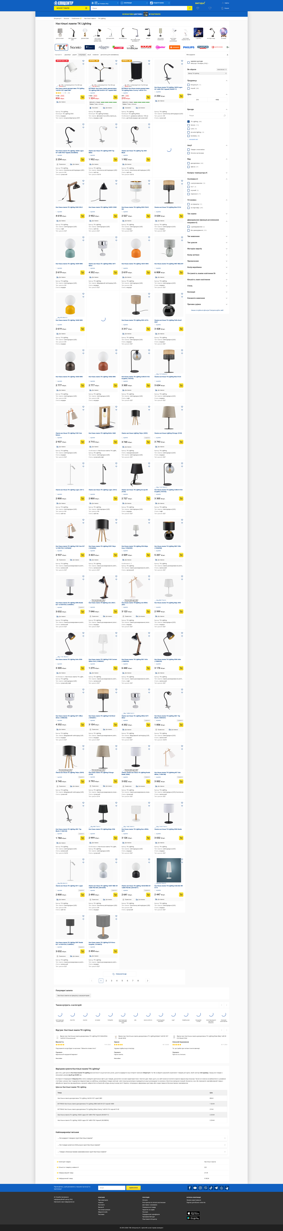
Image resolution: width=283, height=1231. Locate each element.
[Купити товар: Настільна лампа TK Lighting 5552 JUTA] (148, 329)
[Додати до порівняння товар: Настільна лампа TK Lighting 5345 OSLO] (83, 184)
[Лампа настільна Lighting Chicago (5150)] (168, 418)
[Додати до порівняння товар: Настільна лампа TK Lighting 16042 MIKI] (116, 353)
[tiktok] (211, 1188)
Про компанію (103, 1200)
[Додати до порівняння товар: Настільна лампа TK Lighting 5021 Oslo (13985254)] (149, 636)
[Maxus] (146, 47)
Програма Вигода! (148, 1217)
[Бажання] (209, 8)
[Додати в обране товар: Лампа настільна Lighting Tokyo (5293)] (149, 407)
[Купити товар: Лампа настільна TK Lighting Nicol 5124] (181, 216)
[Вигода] (200, 3)
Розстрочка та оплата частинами (153, 1202)
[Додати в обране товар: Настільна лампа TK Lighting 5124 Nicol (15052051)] (116, 689)
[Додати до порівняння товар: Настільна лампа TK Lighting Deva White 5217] (149, 806)
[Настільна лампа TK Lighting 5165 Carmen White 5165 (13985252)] (103, 644)
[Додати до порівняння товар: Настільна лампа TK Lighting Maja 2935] (182, 579)
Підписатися (133, 1188)
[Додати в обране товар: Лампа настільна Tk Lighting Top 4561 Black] (149, 124)
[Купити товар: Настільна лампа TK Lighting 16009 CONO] (115, 216)
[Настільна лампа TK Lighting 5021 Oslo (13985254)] (136, 644)
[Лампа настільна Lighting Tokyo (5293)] (136, 418)
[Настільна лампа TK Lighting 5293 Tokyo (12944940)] (103, 531)
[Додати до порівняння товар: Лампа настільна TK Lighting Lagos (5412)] (116, 466)
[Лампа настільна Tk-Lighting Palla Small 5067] (168, 305)
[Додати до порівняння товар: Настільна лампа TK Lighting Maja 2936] (116, 806)
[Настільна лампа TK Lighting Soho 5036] (70, 644)
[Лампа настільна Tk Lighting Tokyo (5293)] (70, 757)
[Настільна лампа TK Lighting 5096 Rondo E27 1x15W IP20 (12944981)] (70, 587)
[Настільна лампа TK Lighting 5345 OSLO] (70, 192)
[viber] (205, 1188)
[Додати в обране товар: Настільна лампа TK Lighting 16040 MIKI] (83, 294)
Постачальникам (104, 1209)
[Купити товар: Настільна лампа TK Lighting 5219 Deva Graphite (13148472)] (115, 951)
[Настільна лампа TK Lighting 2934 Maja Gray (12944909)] (136, 531)
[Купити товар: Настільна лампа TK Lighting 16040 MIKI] (82, 329)
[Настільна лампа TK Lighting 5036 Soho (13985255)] (168, 644)
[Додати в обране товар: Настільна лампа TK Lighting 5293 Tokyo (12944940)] (116, 520)
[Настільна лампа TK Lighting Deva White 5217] (136, 814)
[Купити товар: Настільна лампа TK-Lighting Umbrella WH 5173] (181, 894)
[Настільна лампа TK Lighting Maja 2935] (168, 587)
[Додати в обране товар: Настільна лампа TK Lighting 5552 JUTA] (149, 294)
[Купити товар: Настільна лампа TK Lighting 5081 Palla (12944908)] (181, 555)
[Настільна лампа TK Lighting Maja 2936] (103, 814)
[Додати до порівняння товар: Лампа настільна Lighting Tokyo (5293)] (149, 410)
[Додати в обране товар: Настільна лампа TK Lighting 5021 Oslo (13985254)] (149, 633)
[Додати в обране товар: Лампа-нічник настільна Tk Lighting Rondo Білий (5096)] (149, 746)
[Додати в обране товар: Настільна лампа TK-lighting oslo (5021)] (116, 576)
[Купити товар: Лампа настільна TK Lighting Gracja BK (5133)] (148, 498)
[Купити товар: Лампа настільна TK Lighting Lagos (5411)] (82, 498)
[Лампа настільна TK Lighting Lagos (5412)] (103, 474)
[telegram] (216, 1188)
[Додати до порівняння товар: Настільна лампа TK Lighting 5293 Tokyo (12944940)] (116, 523)
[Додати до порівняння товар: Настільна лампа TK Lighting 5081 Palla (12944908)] (182, 523)
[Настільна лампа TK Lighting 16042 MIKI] (103, 361)
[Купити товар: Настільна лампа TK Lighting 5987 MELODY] (181, 272)
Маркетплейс (103, 1212)
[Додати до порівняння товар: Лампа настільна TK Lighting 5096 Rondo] (182, 806)
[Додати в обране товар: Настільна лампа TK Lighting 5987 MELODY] (182, 237)
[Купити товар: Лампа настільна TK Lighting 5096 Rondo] (181, 838)
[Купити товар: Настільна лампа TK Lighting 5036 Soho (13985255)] (181, 668)
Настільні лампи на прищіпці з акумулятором (73, 995)
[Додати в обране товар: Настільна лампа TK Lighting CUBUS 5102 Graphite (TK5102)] (149, 350)
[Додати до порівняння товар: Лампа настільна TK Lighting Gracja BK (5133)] (149, 466)
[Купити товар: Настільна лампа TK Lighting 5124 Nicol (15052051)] (115, 724)
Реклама (101, 1214)
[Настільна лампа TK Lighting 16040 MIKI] (70, 305)
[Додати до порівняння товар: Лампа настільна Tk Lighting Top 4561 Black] (149, 127)
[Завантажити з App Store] (193, 1213)
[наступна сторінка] (147, 980)
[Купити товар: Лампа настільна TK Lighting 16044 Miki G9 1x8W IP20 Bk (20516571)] (148, 895)
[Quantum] (203, 47)
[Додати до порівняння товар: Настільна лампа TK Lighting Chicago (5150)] (116, 749)
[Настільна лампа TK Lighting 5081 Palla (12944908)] (168, 531)
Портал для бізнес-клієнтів (196, 1202)
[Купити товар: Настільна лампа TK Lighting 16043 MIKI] (82, 385)
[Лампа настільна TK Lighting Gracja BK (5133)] (136, 474)
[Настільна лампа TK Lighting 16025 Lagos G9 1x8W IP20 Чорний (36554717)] (168, 72)
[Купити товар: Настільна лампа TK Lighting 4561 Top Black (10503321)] (181, 725)
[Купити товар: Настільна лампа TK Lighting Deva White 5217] (148, 838)
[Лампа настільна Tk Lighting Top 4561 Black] (136, 135)
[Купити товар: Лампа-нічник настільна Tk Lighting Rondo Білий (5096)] (148, 781)
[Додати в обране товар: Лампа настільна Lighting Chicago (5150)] (182, 407)
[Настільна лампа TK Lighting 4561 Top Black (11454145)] (70, 814)
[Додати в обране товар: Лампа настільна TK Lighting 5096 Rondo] (182, 803)
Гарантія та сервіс (148, 1209)
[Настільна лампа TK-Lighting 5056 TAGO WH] (136, 192)
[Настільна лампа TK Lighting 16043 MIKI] (70, 361)
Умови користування (194, 1200)
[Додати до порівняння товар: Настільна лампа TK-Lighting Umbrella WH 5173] (182, 862)
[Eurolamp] (118, 47)
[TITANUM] (132, 47)
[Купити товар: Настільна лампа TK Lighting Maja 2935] (181, 611)
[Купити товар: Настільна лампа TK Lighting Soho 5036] (82, 668)
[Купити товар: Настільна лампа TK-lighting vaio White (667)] (148, 611)
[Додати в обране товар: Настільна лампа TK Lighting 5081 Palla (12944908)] (182, 520)
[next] (226, 1005)
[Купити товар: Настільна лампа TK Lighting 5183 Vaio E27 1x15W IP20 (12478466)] (82, 555)
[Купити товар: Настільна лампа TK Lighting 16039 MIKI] (82, 272)
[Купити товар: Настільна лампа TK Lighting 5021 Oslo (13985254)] (148, 668)
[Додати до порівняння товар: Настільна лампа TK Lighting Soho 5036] (83, 636)
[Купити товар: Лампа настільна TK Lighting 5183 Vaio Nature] (82, 442)
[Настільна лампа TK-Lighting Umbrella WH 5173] (168, 870)
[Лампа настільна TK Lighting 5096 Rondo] (168, 814)
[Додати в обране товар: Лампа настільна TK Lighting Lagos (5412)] (116, 463)
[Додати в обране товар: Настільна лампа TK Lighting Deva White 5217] (149, 803)
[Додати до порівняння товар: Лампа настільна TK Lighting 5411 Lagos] (83, 862)
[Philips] (188, 47)
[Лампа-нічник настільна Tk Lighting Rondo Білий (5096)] (136, 757)
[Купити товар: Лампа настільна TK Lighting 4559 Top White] (115, 159)
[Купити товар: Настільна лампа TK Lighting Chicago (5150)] (115, 781)
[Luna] (89, 47)
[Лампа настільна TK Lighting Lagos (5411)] (70, 474)
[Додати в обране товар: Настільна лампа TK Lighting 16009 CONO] (116, 181)
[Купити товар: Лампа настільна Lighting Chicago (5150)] (181, 442)
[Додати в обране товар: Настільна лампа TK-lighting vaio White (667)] (149, 576)
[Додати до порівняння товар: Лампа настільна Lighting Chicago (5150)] (182, 410)
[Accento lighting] (104, 47)
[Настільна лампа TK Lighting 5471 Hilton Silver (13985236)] (70, 700)
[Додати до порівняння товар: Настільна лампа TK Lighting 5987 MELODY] (182, 240)
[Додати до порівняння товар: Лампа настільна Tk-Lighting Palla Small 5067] (182, 297)
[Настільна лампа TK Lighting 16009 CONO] (103, 192)
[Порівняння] (197, 8)
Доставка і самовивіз (149, 1205)
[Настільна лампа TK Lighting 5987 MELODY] (168, 248)
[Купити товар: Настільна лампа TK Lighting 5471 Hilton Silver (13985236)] (82, 724)
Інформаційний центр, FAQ (63, 1199)
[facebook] (189, 1188)
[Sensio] (75, 47)
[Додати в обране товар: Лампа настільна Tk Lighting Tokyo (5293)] (83, 746)
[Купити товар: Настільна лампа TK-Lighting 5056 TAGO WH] (148, 216)
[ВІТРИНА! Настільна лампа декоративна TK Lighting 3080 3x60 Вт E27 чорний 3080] (103, 72)
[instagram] (200, 1188)
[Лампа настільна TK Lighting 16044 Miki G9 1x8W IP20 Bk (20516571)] (136, 870)
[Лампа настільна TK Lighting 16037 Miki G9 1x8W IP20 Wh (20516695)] (103, 870)
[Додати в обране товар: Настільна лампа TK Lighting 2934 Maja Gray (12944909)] (149, 520)
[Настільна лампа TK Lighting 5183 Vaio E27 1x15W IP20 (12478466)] (70, 531)
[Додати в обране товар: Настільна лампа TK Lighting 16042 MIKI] (116, 350)
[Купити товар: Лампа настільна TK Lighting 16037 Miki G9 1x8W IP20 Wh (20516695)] (115, 895)
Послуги (145, 1212)
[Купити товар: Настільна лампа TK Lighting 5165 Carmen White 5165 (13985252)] (115, 668)
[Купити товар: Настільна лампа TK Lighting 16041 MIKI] (148, 272)
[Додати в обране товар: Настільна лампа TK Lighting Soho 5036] (83, 633)
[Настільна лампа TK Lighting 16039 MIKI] (70, 248)
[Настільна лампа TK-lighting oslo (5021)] (103, 587)
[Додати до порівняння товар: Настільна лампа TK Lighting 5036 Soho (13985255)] (182, 636)
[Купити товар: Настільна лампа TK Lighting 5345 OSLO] (82, 216)
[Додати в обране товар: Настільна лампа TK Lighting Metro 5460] (116, 407)
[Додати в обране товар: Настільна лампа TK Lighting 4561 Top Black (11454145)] (83, 803)
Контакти (101, 1205)
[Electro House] (217, 47)
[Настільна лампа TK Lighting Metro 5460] (103, 418)
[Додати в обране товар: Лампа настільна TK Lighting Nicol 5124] (182, 181)
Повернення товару (149, 1207)
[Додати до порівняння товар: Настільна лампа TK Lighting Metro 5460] (116, 410)
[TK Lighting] (61, 47)
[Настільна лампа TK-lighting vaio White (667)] (136, 587)
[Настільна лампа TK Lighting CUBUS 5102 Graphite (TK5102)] (136, 361)
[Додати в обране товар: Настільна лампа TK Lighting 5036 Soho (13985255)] (182, 633)
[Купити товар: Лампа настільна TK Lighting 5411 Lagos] (82, 895)
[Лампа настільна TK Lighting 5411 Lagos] (70, 870)
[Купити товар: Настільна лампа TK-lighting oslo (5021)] (115, 611)
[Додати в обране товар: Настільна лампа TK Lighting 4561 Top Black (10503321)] (182, 689)
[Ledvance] (174, 47)
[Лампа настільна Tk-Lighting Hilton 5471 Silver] (103, 248)
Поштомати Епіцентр (149, 1219)
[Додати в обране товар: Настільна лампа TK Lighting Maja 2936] (116, 803)
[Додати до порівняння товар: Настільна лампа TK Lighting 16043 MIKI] (83, 353)
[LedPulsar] (160, 47)
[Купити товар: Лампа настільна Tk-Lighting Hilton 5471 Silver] (115, 272)
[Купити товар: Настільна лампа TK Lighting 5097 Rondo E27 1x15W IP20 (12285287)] (82, 951)
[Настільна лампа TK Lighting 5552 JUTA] (136, 305)
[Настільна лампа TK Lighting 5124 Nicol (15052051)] (103, 700)
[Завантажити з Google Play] (193, 1218)
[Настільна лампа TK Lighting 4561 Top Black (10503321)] (168, 700)
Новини (100, 1202)
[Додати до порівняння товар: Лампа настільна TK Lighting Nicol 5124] (182, 184)
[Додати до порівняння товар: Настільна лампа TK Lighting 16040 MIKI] (83, 297)
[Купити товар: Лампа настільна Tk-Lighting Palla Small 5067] (181, 329)
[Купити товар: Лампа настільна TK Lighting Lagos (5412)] (115, 498)
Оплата (144, 1200)
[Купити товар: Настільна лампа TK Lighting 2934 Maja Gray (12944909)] (148, 555)
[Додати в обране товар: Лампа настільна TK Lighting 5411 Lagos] (83, 859)
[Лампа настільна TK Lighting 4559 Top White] (103, 135)
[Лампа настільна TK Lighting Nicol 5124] (168, 192)
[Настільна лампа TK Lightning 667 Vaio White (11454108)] (168, 757)
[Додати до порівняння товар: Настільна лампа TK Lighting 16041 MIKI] (149, 240)
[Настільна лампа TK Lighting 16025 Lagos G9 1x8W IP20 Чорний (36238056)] (70, 135)
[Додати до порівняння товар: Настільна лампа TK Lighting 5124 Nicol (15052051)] (116, 692)
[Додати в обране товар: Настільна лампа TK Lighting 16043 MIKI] (83, 350)
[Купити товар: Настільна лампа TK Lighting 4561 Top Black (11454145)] (82, 838)
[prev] (221, 1005)
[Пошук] (189, 8)
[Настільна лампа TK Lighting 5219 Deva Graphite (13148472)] (103, 927)
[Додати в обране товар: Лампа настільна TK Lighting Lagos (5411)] (83, 463)
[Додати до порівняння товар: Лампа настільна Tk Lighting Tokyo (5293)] (83, 749)
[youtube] (195, 1188)
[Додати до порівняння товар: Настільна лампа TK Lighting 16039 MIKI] (83, 240)
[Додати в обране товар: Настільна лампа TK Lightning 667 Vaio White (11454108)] (182, 746)
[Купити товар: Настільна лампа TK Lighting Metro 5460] (115, 442)
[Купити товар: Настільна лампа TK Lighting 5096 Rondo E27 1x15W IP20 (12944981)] (82, 611)
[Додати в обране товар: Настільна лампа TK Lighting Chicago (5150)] (116, 746)
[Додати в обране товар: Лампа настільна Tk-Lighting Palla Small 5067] (182, 294)
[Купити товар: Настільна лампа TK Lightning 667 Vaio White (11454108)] (181, 781)
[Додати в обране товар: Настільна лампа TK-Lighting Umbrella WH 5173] (182, 859)
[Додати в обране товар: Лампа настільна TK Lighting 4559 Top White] (116, 124)
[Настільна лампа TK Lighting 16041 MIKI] (136, 248)
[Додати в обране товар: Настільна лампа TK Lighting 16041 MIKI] (149, 237)
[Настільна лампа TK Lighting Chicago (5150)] (103, 757)
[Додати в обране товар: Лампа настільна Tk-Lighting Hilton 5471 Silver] (116, 237)
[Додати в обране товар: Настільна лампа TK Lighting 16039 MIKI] (83, 237)
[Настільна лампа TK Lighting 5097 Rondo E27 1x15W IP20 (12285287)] (70, 927)
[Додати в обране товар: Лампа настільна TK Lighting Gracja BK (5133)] (149, 463)
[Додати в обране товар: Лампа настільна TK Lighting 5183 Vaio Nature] (83, 407)
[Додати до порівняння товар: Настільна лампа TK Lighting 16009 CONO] (116, 184)
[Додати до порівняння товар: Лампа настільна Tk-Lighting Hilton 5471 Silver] (116, 240)
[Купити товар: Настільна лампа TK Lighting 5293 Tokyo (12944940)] (115, 555)
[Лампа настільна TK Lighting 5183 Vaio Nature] (70, 418)
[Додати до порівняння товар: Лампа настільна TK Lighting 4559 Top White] (116, 127)
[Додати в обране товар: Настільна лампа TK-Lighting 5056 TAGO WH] (149, 181)
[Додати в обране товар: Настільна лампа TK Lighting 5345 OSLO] (83, 181)
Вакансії (101, 1207)
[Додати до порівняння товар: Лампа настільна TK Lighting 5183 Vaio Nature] (83, 410)
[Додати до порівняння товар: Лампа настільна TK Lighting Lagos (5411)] (83, 466)
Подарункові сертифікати (151, 1214)
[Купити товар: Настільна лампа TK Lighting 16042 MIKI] (115, 385)
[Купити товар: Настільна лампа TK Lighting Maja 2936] (115, 838)
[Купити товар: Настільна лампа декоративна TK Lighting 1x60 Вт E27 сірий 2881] (82, 97)
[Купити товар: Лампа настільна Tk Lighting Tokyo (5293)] (82, 781)
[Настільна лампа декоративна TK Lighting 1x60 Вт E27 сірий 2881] (70, 72)
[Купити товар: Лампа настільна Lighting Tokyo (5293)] (148, 442)
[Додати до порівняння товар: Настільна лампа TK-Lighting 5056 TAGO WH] (149, 184)
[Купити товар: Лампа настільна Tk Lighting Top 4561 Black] (148, 159)
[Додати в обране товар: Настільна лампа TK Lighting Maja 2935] (182, 576)
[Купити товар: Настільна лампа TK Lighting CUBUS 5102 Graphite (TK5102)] (148, 385)
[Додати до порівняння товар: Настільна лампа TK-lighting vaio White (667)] (149, 579)
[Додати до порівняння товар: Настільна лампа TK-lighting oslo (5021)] (116, 579)
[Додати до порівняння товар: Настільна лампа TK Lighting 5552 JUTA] (149, 297)
